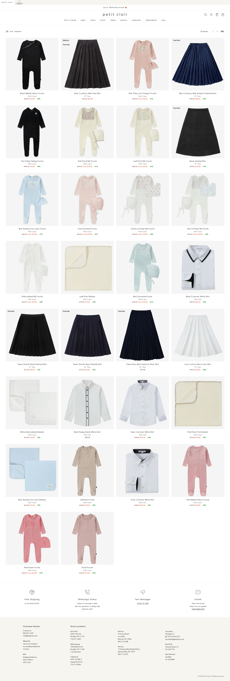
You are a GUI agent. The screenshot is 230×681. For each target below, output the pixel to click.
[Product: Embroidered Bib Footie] (32, 267)
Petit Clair (197, 299)
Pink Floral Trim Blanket (197, 432)
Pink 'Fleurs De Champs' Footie (142, 93)
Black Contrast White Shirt (198, 296)
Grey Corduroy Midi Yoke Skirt (87, 93)
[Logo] (115, 14)
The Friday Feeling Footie (32, 161)
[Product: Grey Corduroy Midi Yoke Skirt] (87, 64)
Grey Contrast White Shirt (142, 500)
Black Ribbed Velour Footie (32, 93)
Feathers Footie (87, 500)
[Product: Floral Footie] (87, 538)
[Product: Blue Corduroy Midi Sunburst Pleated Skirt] (197, 64)
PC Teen (87, 96)
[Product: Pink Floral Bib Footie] (87, 131)
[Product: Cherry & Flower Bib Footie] (142, 199)
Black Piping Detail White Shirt (87, 432)
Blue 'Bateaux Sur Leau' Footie (32, 229)
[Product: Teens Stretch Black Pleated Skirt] (32, 335)
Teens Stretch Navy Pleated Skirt (87, 364)
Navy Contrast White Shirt (142, 432)
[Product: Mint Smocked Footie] (142, 267)
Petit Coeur (32, 96)
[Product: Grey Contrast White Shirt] (142, 470)
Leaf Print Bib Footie (143, 161)
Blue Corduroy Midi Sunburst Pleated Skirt (197, 93)
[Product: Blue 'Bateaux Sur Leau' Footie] (32, 199)
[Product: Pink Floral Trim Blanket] (197, 402)
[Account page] (211, 14)
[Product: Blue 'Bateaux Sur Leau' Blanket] (32, 470)
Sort (15, 31)
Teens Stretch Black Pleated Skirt (32, 364)
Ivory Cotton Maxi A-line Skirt (198, 364)
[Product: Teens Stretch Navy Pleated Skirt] (87, 335)
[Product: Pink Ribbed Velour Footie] (197, 470)
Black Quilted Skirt (198, 161)
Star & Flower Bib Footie (198, 229)
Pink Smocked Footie (87, 229)
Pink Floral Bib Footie (87, 161)
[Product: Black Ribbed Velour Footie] (32, 64)
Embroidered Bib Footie (32, 296)
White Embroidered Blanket (32, 432)
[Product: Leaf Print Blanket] (87, 267)
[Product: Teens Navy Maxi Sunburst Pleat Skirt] (142, 335)
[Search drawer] (205, 14)
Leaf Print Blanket (87, 296)
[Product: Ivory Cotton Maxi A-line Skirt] (197, 335)
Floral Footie (87, 567)
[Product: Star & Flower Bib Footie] (197, 199)
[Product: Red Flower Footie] (32, 538)
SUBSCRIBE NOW (198, 609)
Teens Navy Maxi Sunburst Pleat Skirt (142, 364)
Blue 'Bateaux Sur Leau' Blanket (32, 500)
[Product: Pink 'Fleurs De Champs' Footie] (142, 64)
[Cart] (223, 14)
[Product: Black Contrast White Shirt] (197, 267)
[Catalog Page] (217, 14)
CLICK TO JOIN (142, 603)
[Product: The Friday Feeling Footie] (32, 131)
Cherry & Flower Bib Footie (143, 229)
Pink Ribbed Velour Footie (198, 500)
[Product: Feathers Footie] (87, 470)
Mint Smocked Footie (142, 296)
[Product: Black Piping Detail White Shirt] (87, 402)
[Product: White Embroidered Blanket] (32, 402)
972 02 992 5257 (174, 636)
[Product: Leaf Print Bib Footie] (142, 131)
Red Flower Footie (32, 567)
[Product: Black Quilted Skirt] (197, 131)
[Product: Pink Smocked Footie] (87, 199)
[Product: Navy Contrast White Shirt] (142, 402)
